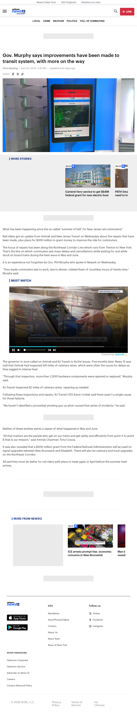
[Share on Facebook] (13, 74)
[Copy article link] (22, 74)
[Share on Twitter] (17, 74)
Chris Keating (10, 68)
